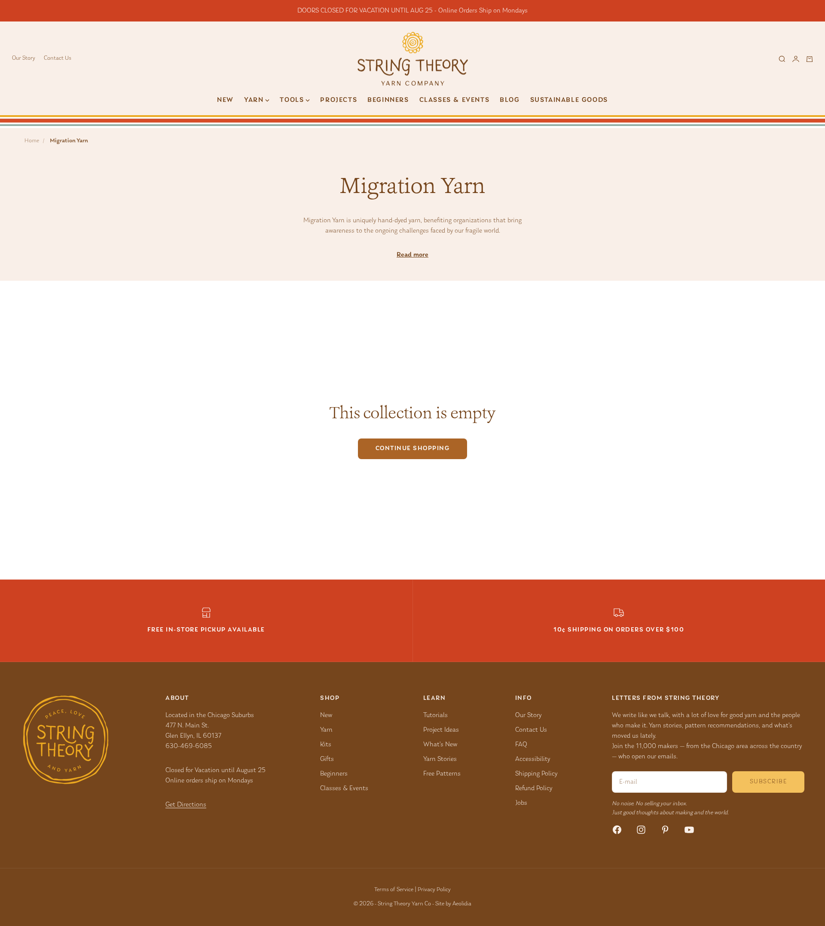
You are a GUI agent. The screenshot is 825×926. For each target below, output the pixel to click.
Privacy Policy (434, 890)
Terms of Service (393, 890)
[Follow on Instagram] (641, 830)
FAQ (521, 744)
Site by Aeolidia (453, 904)
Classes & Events (454, 100)
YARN (253, 100)
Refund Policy (533, 788)
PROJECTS (338, 100)
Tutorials (435, 715)
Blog (509, 100)
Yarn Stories (440, 759)
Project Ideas (441, 730)
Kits (325, 744)
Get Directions (185, 804)
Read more (412, 254)
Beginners (388, 100)
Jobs (521, 803)
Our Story (23, 58)
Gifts (327, 759)
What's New (440, 744)
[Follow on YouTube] (689, 830)
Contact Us (57, 58)
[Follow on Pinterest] (665, 830)
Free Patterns (442, 773)
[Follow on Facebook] (617, 830)
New (225, 100)
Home (31, 141)
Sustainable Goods (569, 100)
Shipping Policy (536, 773)
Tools (292, 100)
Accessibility (532, 759)
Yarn (326, 730)
